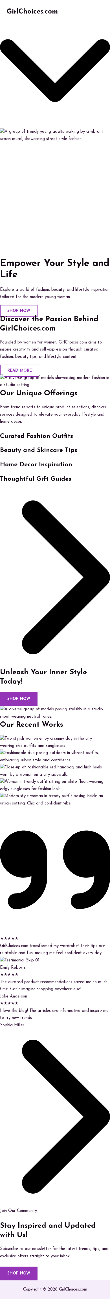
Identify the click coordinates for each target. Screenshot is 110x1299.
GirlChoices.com (32, 11)
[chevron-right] (55, 664)
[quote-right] (55, 932)
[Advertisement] (55, 200)
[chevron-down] (55, 125)
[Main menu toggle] (97, 12)
